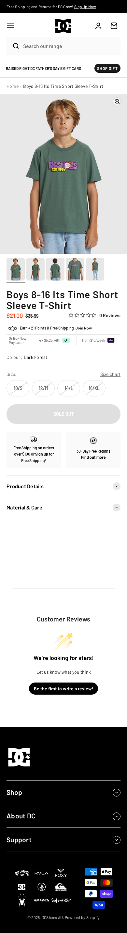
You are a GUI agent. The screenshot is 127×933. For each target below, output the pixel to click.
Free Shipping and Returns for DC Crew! (51, 6)
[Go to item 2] (35, 270)
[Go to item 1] (16, 270)
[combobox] (70, 46)
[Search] (13, 46)
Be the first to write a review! (63, 688)
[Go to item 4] (75, 270)
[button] (10, 26)
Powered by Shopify (82, 917)
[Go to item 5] (95, 270)
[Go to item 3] (55, 270)
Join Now (84, 328)
